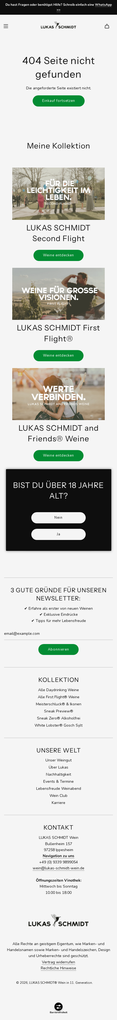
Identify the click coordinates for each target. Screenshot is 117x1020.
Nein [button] (58, 517)
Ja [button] (58, 534)
